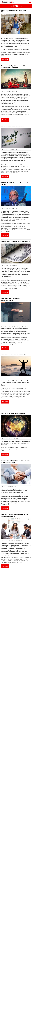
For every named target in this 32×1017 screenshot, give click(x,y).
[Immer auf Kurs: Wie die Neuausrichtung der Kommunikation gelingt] (16, 528)
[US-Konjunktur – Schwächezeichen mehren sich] (16, 253)
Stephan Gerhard (12, 265)
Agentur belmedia (12, 35)
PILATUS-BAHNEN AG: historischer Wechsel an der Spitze (15, 183)
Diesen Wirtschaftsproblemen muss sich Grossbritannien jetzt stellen (13, 66)
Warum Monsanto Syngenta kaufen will (12, 126)
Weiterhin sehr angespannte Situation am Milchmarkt (13, 11)
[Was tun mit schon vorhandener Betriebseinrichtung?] (16, 312)
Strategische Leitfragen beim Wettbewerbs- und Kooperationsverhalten (15, 461)
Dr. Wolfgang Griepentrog (15, 540)
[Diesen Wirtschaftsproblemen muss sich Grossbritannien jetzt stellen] (16, 79)
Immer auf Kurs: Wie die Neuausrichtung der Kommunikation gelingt (14, 515)
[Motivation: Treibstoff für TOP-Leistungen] (16, 366)
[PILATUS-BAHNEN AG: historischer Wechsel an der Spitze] (16, 196)
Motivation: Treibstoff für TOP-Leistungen (13, 354)
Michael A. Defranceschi (14, 378)
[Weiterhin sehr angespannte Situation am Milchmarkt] (16, 24)
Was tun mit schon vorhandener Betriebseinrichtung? (10, 299)
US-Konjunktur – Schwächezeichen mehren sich (15, 241)
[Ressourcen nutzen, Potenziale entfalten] (16, 426)
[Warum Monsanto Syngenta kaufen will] (16, 138)
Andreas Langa (12, 486)
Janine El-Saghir (12, 91)
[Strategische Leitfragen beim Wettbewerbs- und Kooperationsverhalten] (16, 474)
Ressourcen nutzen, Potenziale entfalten (13, 413)
